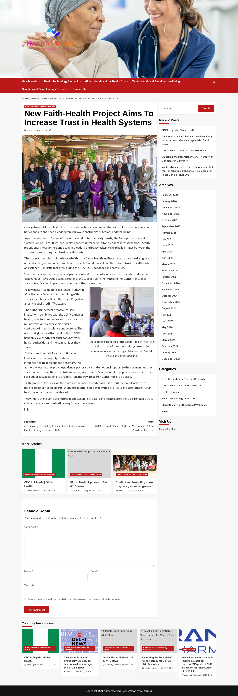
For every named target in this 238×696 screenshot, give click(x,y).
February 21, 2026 (160, 668)
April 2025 (167, 257)
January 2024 (169, 352)
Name (28, 571)
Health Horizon (31, 81)
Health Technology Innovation (62, 81)
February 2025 (170, 270)
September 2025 (171, 226)
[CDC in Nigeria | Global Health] (43, 463)
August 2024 (169, 308)
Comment (31, 526)
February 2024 (170, 346)
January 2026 (169, 201)
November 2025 (171, 213)
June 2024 (167, 320)
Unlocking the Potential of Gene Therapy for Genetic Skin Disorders (187, 158)
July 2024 (167, 314)
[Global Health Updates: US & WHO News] (89, 463)
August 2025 (169, 232)
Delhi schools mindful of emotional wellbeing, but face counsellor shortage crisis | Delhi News (187, 140)
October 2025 (170, 220)
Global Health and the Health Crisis (106, 81)
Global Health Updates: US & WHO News (185, 150)
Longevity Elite (167, 429)
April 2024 (167, 333)
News (165, 411)
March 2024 (168, 339)
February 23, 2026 (42, 491)
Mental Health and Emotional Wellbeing (156, 81)
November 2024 (171, 289)
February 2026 (170, 194)
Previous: (56, 426)
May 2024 (167, 327)
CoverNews (129, 690)
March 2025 (168, 264)
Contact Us (79, 89)
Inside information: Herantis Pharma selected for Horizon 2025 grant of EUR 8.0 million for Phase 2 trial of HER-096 (187, 170)
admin (30, 130)
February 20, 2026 (134, 491)
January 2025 (169, 276)
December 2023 (171, 358)
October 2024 (170, 295)
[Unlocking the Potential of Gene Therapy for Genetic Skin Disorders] (158, 641)
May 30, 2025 (42, 130)
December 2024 (171, 283)
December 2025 (171, 207)
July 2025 (167, 238)
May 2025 (167, 251)
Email (95, 571)
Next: (124, 426)
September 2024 (171, 302)
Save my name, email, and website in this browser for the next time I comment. (74, 599)
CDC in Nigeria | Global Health (178, 130)
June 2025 (167, 245)
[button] (214, 82)
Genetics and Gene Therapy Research (45, 89)
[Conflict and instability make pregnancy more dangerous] (135, 463)
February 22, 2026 (88, 491)
